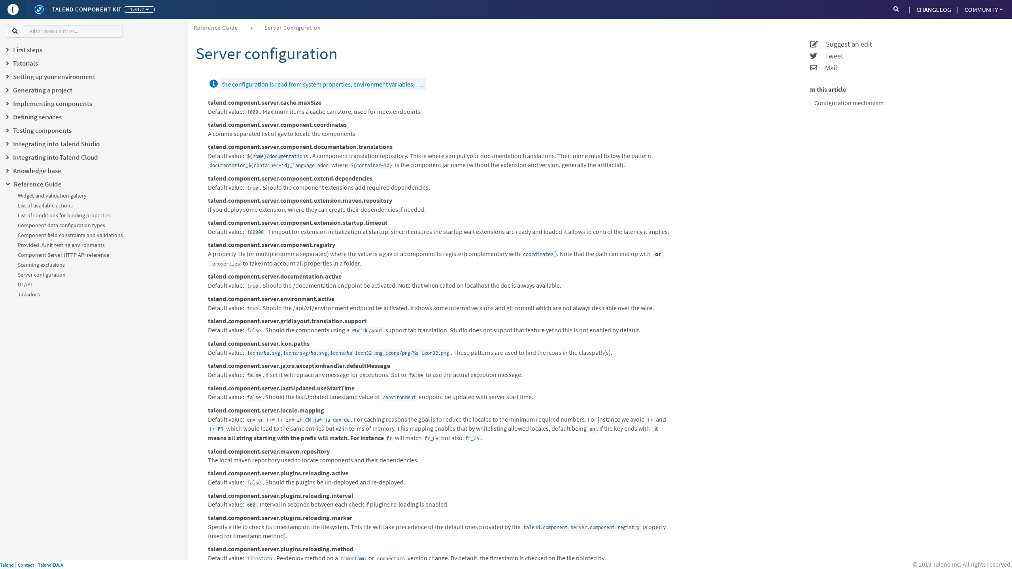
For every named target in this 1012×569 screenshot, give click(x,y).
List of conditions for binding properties (64, 215)
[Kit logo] (39, 9)
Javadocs (29, 294)
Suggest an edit (845, 44)
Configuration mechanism (849, 103)
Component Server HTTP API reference (63, 254)
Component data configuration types (61, 225)
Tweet (830, 56)
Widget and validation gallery (52, 195)
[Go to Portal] (13, 9)
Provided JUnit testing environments (61, 245)
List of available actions (45, 205)
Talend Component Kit (87, 9)
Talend (7, 565)
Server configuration (42, 274)
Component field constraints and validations (70, 235)
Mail (827, 68)
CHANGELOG (933, 9)
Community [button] (981, 9)
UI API (25, 284)
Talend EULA (50, 565)
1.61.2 (137, 9)
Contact (26, 565)
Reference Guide (216, 27)
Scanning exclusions (41, 264)
